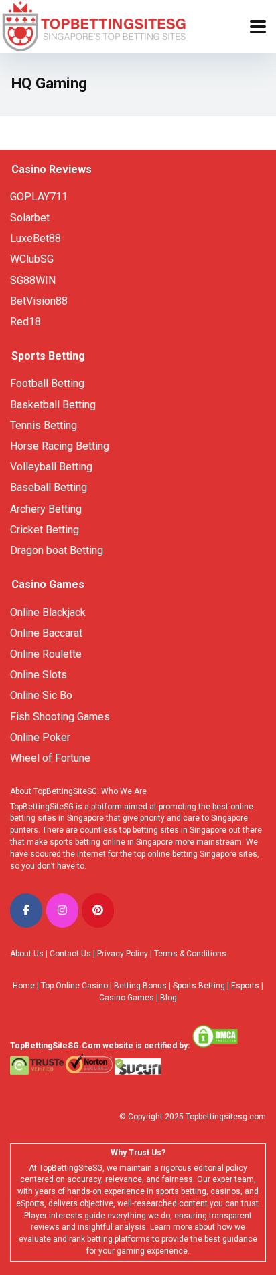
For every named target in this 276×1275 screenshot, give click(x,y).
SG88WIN (34, 280)
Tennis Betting (43, 425)
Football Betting (47, 383)
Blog (168, 997)
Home (24, 985)
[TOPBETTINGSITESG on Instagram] (62, 910)
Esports (245, 985)
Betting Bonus (140, 985)
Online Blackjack (48, 612)
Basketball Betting (53, 404)
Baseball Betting (48, 487)
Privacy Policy (122, 953)
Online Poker (40, 737)
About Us (27, 953)
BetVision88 (39, 301)
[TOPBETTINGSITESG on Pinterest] (98, 910)
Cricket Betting (44, 529)
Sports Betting (199, 985)
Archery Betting (46, 509)
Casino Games (126, 997)
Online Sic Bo (41, 695)
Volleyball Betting (51, 466)
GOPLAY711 (39, 196)
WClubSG (32, 259)
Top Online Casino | (76, 985)
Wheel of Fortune (50, 758)
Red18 (25, 321)
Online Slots (38, 674)
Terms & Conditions (190, 953)
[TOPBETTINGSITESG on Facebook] (26, 910)
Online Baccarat (46, 633)
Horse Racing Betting (59, 446)
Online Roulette (46, 654)
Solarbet (30, 217)
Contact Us (70, 953)
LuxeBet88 (35, 238)
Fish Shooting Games (60, 716)
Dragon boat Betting (56, 550)
